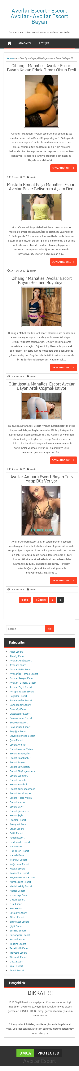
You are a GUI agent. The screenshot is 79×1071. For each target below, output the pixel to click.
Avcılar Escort (18, 665)
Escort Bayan (17, 762)
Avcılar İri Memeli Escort (24, 674)
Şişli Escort (16, 926)
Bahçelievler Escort (21, 700)
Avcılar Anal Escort (21, 660)
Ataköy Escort (17, 656)
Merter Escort (17, 891)
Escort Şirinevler (19, 811)
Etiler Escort (17, 829)
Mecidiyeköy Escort (21, 886)
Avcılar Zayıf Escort (21, 687)
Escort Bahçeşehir (20, 753)
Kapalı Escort (17, 868)
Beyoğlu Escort (18, 731)
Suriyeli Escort (18, 939)
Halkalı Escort (18, 855)
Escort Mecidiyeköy (21, 798)
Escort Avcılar (18, 744)
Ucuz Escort (16, 961)
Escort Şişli (16, 815)
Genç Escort (17, 846)
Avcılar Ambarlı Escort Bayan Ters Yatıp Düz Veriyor (41, 478)
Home (10, 58)
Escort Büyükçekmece (22, 771)
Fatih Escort (16, 833)
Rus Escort (16, 908)
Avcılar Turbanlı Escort (23, 683)
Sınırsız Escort (18, 930)
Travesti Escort (18, 953)
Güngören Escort (19, 851)
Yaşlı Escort (16, 966)
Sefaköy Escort (18, 913)
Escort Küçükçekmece (22, 789)
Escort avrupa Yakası (21, 749)
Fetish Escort (17, 837)
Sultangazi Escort (20, 935)
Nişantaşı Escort (19, 895)
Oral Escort (16, 904)
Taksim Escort (18, 944)
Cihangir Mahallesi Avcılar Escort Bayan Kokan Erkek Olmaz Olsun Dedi (41, 67)
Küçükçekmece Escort (22, 877)
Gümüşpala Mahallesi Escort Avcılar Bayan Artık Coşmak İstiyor (41, 385)
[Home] (9, 43)
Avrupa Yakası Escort (22, 691)
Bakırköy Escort (19, 709)
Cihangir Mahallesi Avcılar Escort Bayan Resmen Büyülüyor (41, 280)
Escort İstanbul (18, 784)
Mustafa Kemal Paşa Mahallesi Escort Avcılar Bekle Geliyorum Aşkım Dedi (41, 186)
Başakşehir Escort (20, 713)
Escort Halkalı (18, 780)
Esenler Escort (18, 820)
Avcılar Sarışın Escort (22, 678)
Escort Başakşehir (20, 758)
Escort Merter (17, 802)
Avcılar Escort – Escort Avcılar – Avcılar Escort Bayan (39, 16)
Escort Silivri (17, 806)
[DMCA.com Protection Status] (39, 1053)
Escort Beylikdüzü (20, 767)
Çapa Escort (16, 740)
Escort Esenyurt (19, 775)
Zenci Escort (17, 970)
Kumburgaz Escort (20, 882)
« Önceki (41, 600)
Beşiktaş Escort (19, 722)
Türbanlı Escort (18, 957)
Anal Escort (16, 652)
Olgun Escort (17, 899)
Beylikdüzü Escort (20, 727)
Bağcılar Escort (18, 696)
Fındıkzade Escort (20, 842)
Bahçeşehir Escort (20, 705)
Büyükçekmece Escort (22, 736)
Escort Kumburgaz (20, 793)
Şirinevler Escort (19, 922)
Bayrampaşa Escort (21, 718)
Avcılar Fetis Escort (21, 669)
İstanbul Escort (18, 860)
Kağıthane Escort (19, 864)
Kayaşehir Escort (19, 873)
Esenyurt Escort (19, 824)
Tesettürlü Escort (19, 948)
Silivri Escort (17, 917)
